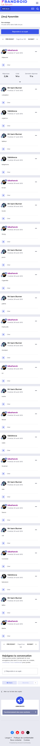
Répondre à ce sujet (20, 32)
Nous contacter (16, 740)
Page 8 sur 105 (21, 40)
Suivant (31, 39)
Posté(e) (15, 53)
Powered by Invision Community (20, 743)
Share (10, 683)
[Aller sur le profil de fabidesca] (4, 112)
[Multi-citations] (3, 65)
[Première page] (2, 39)
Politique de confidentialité (23, 738)
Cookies (27, 740)
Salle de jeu (18, 24)
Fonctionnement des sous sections (17, 712)
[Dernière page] (37, 39)
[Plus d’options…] (36, 51)
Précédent (10, 39)
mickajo (7, 22)
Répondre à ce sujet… (14, 671)
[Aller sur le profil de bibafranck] (4, 51)
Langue (8, 738)
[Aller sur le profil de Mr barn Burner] (4, 89)
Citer (8, 65)
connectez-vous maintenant (12, 662)
